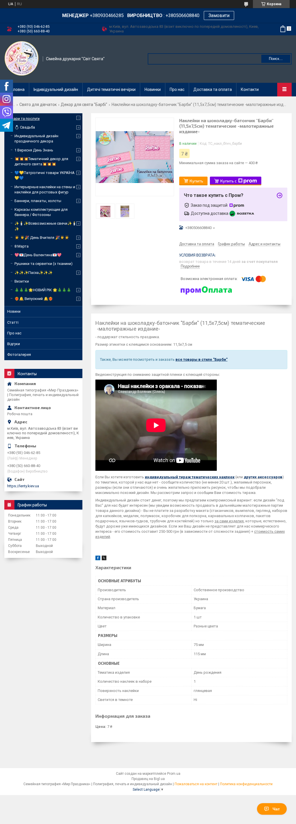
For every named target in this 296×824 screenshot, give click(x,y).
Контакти (250, 89)
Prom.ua (173, 774)
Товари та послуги (23, 118)
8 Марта (21, 246)
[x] (104, 559)
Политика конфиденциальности (246, 784)
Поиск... (276, 58)
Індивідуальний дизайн (56, 89)
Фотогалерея (19, 354)
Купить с (228, 180)
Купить (196, 180)
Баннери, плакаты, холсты (37, 201)
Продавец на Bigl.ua (148, 779)
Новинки (153, 89)
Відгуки (13, 344)
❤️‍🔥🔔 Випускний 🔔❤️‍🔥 (33, 298)
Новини (14, 311)
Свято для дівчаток (38, 104)
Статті (12, 322)
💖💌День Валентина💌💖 (38, 255)
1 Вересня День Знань (33, 150)
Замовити (219, 15)
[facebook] (97, 559)
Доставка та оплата (212, 89)
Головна (17, 89)
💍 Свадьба (24, 127)
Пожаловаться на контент (196, 784)
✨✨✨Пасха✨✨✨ (33, 272)
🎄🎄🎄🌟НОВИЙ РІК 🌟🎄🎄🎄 (42, 290)
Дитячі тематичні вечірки (111, 89)
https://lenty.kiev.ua (23, 486)
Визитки (21, 281)
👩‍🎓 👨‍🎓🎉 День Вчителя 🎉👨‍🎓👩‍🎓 (41, 237)
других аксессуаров (263, 477)
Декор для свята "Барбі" (84, 104)
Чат (276, 809)
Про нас (177, 89)
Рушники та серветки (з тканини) (43, 263)
